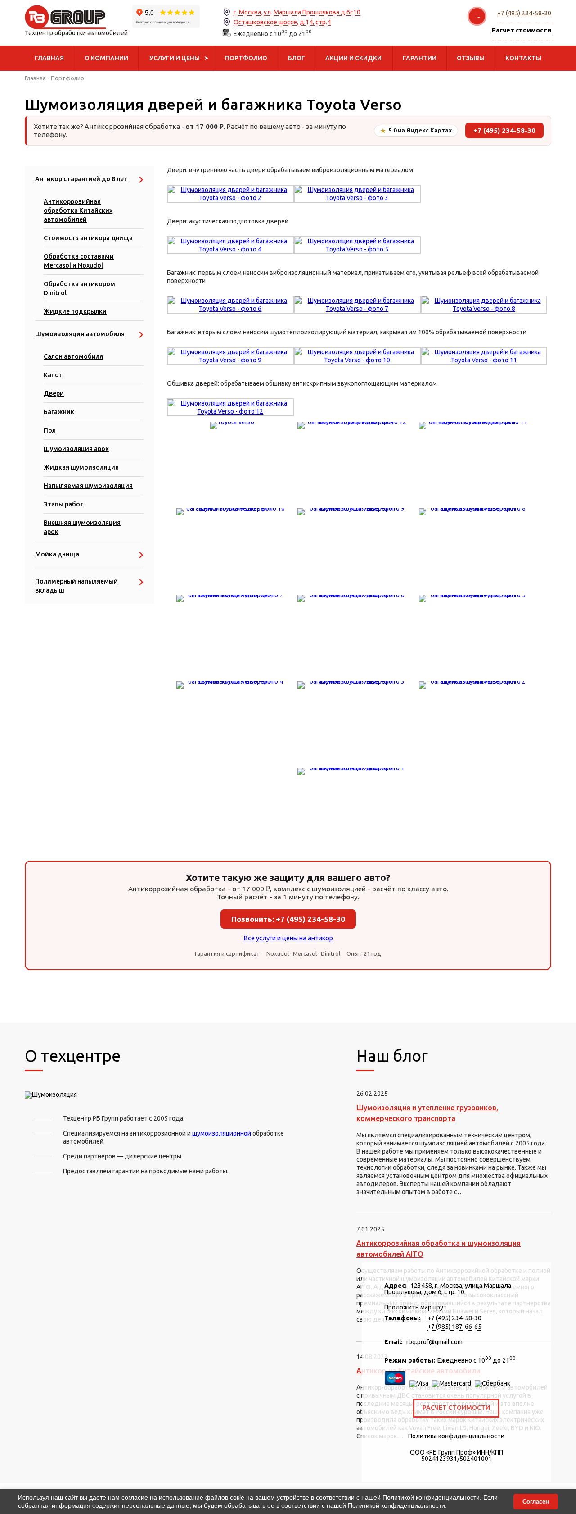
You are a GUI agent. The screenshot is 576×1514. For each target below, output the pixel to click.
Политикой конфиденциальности (431, 1497)
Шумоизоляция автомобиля (80, 333)
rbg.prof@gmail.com (434, 1341)
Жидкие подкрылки (75, 311)
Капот (53, 374)
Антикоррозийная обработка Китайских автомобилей (78, 210)
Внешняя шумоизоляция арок (82, 527)
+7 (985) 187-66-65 (455, 1326)
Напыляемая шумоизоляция (88, 485)
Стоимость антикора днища (88, 238)
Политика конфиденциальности (456, 1436)
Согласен (535, 1501)
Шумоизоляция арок (76, 448)
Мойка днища (57, 554)
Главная (35, 78)
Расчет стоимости (456, 1407)
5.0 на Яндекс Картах (416, 130)
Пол (50, 430)
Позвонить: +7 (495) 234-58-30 (288, 919)
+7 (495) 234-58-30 (524, 13)
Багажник (59, 411)
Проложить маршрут (415, 1307)
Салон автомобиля (73, 356)
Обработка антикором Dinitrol (79, 288)
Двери (54, 393)
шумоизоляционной (221, 1133)
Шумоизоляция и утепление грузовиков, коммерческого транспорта (427, 1113)
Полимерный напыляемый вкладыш (76, 586)
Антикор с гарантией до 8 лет (81, 178)
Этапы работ (64, 504)
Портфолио (67, 78)
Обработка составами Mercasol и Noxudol (79, 261)
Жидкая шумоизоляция (81, 467)
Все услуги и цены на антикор (288, 938)
